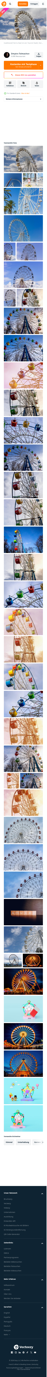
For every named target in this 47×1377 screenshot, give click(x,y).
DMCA (6, 1335)
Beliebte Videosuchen (12, 1353)
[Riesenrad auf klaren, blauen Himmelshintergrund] (13, 179)
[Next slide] (37, 1224)
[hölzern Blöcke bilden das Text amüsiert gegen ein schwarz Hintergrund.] (23, 980)
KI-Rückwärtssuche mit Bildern (16, 1307)
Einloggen (34, 4)
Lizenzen (7, 1331)
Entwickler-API (9, 1303)
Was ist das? (25, 93)
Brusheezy (8, 1281)
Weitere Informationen (14, 98)
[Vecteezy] (3, 3)
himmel (9, 1224)
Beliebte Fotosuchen (12, 1348)
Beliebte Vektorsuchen (13, 1344)
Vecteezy (7, 1285)
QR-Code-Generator (12, 1316)
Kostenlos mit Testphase (23, 65)
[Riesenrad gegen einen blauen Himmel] (14, 193)
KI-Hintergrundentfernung (15, 1312)
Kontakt (7, 1372)
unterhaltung (23, 1224)
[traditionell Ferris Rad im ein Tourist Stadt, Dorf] (23, 158)
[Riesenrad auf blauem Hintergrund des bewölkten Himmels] (23, 897)
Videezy (7, 1290)
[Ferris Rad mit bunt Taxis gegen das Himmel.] (17, 349)
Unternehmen (9, 1294)
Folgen (38, 56)
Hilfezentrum (9, 1367)
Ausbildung (8, 1299)
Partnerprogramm (11, 1340)
